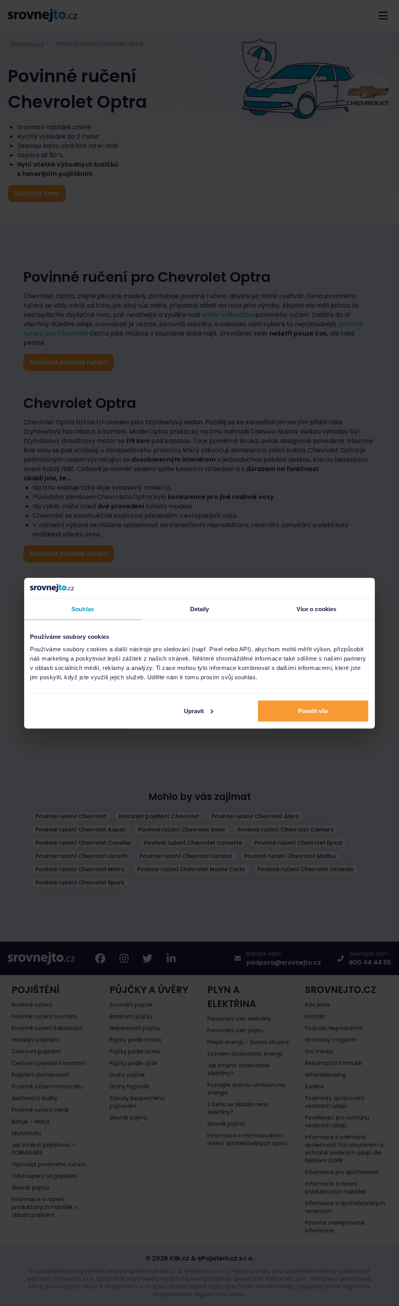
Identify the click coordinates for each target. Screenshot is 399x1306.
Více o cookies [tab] (316, 609)
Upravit (194, 710)
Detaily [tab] (199, 609)
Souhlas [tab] (82, 609)
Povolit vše (313, 710)
